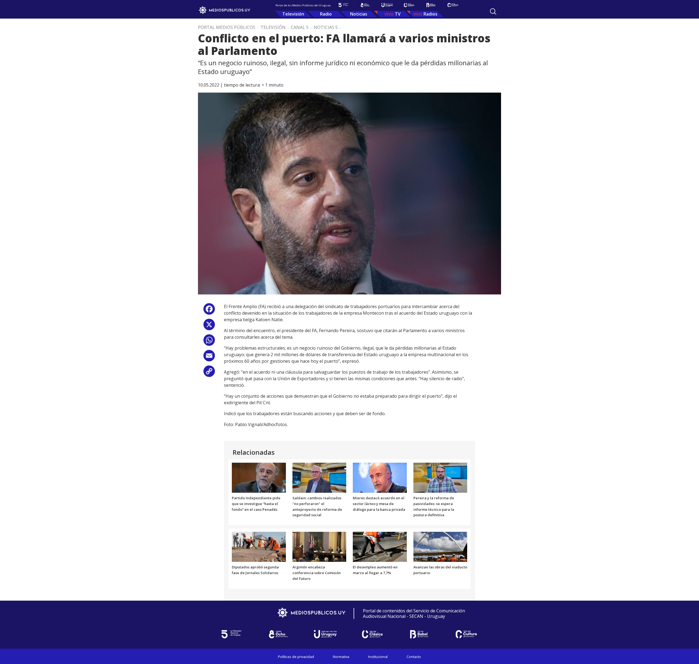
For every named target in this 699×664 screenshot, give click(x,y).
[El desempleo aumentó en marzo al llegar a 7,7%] (380, 546)
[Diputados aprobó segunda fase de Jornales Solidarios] (259, 546)
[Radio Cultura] (452, 5)
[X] (209, 326)
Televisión (293, 14)
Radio (326, 14)
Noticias (358, 14)
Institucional (378, 656)
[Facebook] (209, 311)
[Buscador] (493, 11)
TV (398, 14)
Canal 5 (300, 27)
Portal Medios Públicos (226, 27)
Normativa (341, 656)
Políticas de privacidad (296, 656)
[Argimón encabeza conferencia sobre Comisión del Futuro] (319, 546)
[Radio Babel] (430, 5)
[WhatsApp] (209, 342)
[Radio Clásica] (409, 5)
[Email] (209, 357)
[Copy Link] (209, 373)
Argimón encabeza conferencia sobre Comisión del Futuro (316, 573)
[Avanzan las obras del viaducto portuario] (440, 546)
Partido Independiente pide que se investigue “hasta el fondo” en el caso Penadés (256, 503)
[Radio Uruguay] (387, 5)
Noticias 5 (326, 27)
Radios (430, 14)
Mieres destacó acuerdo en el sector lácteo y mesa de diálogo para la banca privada (379, 503)
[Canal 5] (343, 5)
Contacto (414, 656)
